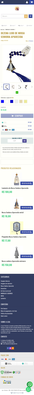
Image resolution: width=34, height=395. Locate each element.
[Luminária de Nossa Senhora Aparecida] (16, 183)
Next (32, 86)
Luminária (3, 298)
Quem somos (4, 316)
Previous (2, 87)
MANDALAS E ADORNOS (10, 29)
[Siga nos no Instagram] (10, 348)
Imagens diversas (5, 281)
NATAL (2, 296)
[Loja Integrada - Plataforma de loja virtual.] (17, 392)
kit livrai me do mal (6, 291)
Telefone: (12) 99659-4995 (8, 340)
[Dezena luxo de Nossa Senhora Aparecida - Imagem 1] (6, 87)
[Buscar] (26, 16)
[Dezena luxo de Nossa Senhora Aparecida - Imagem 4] (26, 87)
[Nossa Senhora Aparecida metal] (16, 207)
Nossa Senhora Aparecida (7, 286)
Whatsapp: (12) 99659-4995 (8, 342)
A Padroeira (31, 41)
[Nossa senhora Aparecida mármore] (16, 256)
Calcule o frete (17, 138)
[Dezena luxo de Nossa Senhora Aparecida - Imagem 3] (20, 87)
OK (25, 141)
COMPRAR (18, 115)
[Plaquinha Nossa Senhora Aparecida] (16, 232)
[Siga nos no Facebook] (8, 348)
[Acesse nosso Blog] (13, 348)
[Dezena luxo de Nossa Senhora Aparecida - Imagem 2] (13, 87)
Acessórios (3, 288)
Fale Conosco (4, 309)
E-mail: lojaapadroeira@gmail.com (9, 344)
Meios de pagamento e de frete (9, 311)
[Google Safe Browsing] (16, 372)
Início (3, 29)
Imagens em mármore (6, 284)
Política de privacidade (6, 313)
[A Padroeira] (17, 8)
